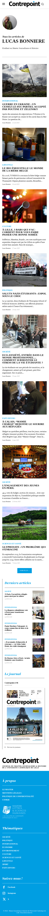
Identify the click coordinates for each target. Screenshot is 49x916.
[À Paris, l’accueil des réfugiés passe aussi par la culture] (38, 597)
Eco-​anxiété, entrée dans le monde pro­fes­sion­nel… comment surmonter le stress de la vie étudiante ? (23, 359)
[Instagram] (3, 893)
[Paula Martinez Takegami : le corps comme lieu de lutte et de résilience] (38, 629)
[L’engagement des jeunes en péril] (24, 462)
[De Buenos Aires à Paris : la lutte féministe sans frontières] (38, 661)
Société (6, 352)
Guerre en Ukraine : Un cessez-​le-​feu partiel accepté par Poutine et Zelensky (24, 107)
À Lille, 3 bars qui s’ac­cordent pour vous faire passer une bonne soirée (20, 232)
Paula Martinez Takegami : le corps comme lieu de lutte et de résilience (16, 628)
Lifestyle (7, 165)
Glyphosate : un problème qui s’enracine (24, 548)
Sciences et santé (11, 544)
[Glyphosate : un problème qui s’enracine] (24, 523)
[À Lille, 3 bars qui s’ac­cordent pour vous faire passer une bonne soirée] (24, 206)
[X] (3, 899)
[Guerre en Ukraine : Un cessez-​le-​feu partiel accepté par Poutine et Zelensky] (24, 80)
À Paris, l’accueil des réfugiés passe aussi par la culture (16, 595)
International (10, 101)
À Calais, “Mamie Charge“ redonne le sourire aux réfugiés (23, 424)
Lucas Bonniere (6, 123)
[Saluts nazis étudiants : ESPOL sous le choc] (24, 270)
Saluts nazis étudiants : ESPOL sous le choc (24, 294)
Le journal (13, 674)
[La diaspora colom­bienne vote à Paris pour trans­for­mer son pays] (38, 613)
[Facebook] (3, 887)
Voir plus (24, 570)
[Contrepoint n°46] (24, 716)
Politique (7, 290)
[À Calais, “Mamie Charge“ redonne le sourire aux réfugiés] (24, 398)
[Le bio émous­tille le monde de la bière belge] (24, 144)
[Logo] (17, 812)
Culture (6, 226)
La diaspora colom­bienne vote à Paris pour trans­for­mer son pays (16, 612)
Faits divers (8, 418)
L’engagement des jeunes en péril (20, 486)
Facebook (11, 887)
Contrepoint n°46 (11, 683)
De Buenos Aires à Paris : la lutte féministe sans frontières (17, 659)
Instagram (12, 893)
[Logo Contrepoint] (24, 4)
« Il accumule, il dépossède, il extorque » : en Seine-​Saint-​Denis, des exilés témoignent (16, 644)
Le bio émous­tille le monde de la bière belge (22, 169)
